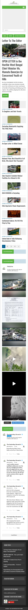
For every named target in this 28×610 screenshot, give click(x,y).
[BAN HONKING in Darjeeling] (14, 189)
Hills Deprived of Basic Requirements (13, 205)
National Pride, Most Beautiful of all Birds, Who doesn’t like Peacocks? (13, 159)
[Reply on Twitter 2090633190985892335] (7, 528)
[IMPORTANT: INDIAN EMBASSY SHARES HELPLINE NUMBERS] (14, 310)
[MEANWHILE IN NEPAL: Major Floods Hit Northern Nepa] (14, 359)
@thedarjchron (10, 446)
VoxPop (10, 36)
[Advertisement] (14, 19)
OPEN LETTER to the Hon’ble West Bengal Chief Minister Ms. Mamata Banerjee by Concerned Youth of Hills (12, 70)
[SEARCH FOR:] (14, 30)
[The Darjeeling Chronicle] (14, 2)
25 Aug (15, 446)
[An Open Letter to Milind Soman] (14, 139)
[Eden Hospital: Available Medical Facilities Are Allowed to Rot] (14, 171)
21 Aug (15, 518)
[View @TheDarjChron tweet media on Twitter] (11, 476)
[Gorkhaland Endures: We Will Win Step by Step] (14, 216)
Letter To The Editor (7, 58)
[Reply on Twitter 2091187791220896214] (7, 510)
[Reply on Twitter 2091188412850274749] (7, 480)
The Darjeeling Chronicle (14, 444)
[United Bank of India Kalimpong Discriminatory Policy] (14, 234)
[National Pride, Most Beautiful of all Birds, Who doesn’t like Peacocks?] (14, 154)
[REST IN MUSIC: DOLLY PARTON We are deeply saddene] (14, 408)
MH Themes (21, 608)
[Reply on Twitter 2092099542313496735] (7, 454)
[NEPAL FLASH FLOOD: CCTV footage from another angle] (14, 285)
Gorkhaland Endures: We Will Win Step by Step (12, 221)
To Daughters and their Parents (11, 111)
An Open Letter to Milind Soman (12, 143)
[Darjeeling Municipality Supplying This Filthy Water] (14, 122)
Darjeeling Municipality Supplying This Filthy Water (12, 127)
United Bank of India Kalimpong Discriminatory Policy (12, 239)
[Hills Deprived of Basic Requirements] (14, 201)
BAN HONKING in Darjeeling (11, 193)
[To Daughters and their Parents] (14, 107)
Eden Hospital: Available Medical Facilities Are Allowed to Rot (12, 176)
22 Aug (15, 462)
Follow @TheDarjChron (10, 593)
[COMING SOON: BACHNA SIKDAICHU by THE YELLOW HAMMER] (14, 384)
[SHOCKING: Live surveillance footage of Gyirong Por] (14, 334)
